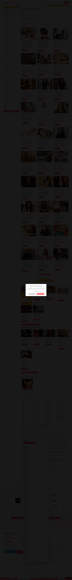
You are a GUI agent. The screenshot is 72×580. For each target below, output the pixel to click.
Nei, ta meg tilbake (32, 293)
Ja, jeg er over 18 (40, 293)
